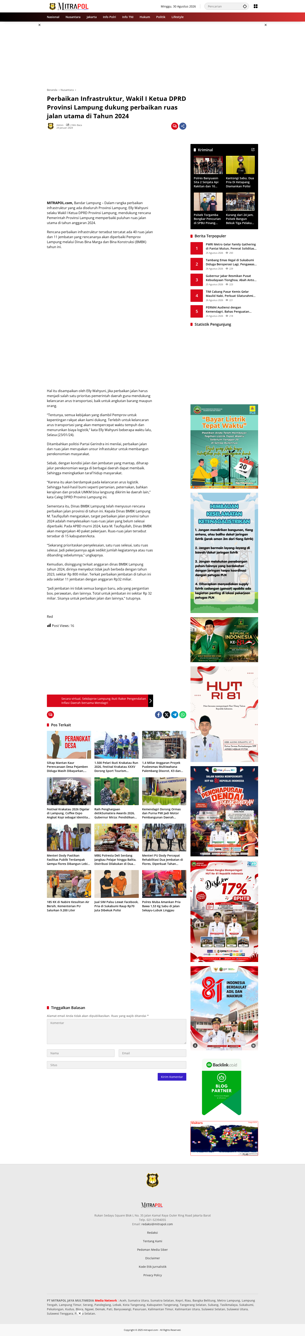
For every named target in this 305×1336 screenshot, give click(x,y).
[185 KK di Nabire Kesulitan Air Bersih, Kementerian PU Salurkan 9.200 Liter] (69, 884)
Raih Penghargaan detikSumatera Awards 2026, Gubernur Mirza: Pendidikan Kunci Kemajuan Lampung (114, 813)
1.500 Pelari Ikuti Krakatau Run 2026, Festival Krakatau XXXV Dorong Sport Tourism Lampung (116, 767)
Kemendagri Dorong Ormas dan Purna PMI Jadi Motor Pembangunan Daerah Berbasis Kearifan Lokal (161, 813)
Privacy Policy (152, 1275)
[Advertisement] (26, 84)
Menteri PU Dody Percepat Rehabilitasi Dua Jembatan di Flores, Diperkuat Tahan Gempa (162, 859)
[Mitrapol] (69, 6)
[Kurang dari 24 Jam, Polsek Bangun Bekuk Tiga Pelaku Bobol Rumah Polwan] (240, 202)
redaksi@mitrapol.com (157, 1224)
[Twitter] (166, 714)
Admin (59, 125)
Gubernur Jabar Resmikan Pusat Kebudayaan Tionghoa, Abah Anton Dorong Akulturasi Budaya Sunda (231, 278)
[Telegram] (174, 714)
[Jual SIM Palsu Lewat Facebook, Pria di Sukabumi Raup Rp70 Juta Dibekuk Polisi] (116, 884)
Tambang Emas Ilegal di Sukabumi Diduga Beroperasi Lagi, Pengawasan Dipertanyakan (232, 262)
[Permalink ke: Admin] (51, 126)
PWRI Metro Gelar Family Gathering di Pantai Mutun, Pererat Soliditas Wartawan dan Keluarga (231, 246)
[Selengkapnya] (253, 149)
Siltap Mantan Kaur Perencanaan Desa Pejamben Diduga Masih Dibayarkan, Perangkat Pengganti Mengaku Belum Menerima (68, 767)
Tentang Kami (152, 1241)
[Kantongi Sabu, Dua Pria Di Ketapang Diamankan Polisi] (240, 165)
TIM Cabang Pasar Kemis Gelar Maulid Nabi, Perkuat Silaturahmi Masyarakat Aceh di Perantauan (229, 294)
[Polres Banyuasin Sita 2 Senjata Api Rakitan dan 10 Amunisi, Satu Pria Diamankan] (208, 165)
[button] (245, 6)
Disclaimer (152, 1258)
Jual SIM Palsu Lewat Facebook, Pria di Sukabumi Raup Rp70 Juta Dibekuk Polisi (116, 906)
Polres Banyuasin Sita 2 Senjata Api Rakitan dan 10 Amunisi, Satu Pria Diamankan (207, 182)
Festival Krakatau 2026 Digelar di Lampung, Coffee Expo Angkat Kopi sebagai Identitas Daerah (68, 813)
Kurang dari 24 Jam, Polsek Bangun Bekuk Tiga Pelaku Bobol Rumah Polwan (240, 219)
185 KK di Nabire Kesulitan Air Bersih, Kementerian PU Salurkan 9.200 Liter (68, 906)
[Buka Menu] (255, 6)
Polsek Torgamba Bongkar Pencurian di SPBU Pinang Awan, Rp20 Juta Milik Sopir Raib (207, 219)
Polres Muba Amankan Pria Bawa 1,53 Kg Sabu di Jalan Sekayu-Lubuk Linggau (161, 906)
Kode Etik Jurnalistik (152, 1267)
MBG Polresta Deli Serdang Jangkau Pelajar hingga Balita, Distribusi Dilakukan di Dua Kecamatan (115, 859)
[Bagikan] (182, 126)
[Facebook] (158, 714)
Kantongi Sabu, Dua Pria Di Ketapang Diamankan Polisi (240, 182)
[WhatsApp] (182, 714)
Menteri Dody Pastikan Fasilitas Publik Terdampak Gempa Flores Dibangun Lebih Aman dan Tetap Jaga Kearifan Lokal (68, 859)
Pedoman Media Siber (152, 1250)
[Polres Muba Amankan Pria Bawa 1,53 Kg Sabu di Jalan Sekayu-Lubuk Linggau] (164, 884)
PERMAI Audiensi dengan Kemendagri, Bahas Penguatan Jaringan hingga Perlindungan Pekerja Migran (227, 309)
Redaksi (152, 1233)
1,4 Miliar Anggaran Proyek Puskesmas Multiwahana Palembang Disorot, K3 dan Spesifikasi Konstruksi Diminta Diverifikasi (163, 767)
